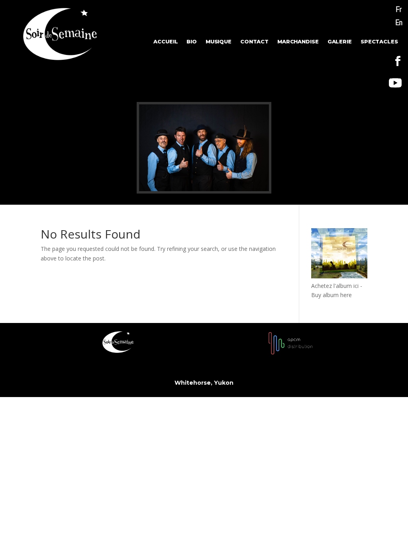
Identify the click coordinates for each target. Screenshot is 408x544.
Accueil (165, 42)
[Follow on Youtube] (395, 83)
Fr (399, 9)
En (398, 22)
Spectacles (379, 42)
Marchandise (298, 42)
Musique (218, 42)
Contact (254, 42)
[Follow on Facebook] (398, 61)
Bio (191, 42)
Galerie (340, 42)
